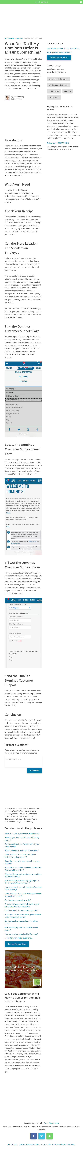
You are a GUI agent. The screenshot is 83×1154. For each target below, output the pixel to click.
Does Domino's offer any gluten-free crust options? (22, 862)
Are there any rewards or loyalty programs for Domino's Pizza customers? (22, 881)
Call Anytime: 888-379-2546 (58, 143)
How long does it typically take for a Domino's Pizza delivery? (23, 888)
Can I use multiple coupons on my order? (21, 910)
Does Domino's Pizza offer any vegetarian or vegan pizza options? (23, 894)
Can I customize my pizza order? (18, 900)
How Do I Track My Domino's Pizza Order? (22, 833)
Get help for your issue (17, 944)
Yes (45, 1123)
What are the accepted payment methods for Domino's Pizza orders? (23, 868)
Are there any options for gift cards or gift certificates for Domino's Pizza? (22, 905)
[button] (81, 2)
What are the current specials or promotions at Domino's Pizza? (23, 875)
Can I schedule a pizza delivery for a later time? (21, 922)
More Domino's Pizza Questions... (18, 938)
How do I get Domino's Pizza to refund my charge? (22, 838)
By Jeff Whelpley (17, 96)
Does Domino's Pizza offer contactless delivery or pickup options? (20, 855)
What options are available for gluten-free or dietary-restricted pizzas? (23, 915)
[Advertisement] (23, 119)
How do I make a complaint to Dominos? (21, 934)
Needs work (54, 1123)
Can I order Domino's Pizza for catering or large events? (22, 845)
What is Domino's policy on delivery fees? (21, 850)
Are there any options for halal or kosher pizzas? (21, 928)
